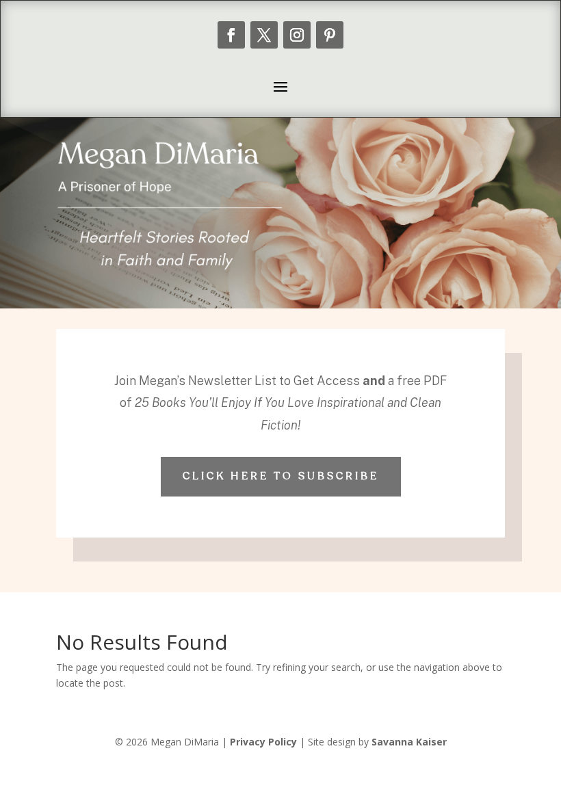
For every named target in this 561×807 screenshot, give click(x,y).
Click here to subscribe (281, 476)
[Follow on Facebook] (231, 35)
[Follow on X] (264, 35)
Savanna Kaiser (409, 741)
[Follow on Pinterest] (329, 35)
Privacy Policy (263, 741)
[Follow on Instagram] (297, 35)
